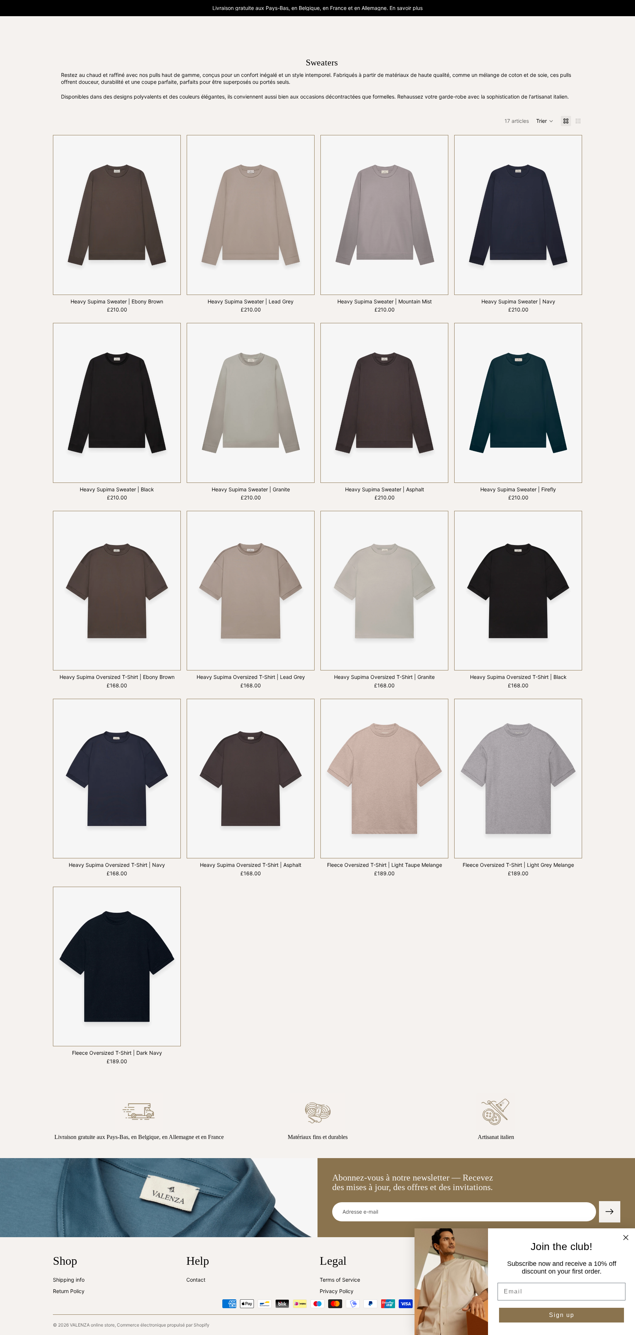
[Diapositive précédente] (64, 215)
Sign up (561, 1315)
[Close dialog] (625, 1237)
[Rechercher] (545, 33)
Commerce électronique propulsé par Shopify (163, 1325)
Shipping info (69, 1279)
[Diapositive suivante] (169, 215)
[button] (544, 121)
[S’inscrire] (609, 1211)
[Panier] (577, 33)
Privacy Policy (337, 1291)
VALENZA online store (92, 1325)
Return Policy (69, 1291)
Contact (195, 1279)
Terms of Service (340, 1279)
